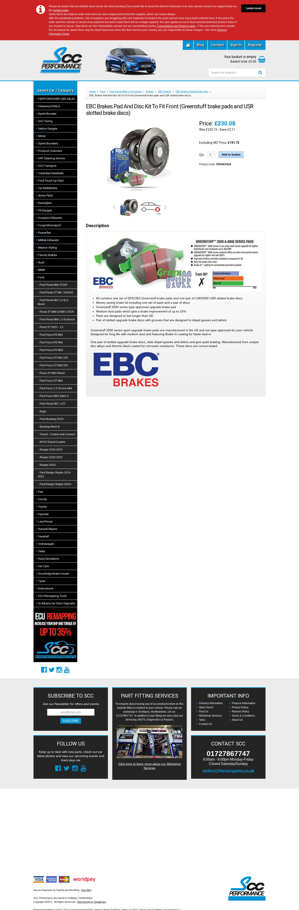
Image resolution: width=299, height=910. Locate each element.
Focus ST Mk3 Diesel (52, 373)
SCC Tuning (45, 121)
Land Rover (45, 521)
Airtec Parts (45, 195)
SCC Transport (47, 165)
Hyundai (43, 514)
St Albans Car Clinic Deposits (56, 603)
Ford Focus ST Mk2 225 (54, 357)
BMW (41, 270)
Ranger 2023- (48, 464)
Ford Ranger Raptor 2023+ (56, 484)
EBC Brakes (164, 91)
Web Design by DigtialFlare (91, 902)
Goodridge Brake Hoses (53, 573)
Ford (41, 277)
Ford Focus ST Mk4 (51, 380)
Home (92, 91)
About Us (237, 719)
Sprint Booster (47, 113)
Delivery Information (211, 703)
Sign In (235, 45)
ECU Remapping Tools (52, 596)
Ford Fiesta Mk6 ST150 (53, 284)
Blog (200, 45)
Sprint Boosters (48, 143)
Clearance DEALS (49, 106)
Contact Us (205, 724)
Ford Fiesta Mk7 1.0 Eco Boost (53, 302)
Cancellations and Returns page (176, 26)
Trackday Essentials (50, 173)
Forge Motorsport (49, 225)
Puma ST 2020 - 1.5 (51, 327)
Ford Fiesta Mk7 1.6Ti (52, 403)
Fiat (40, 491)
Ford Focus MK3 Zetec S (54, 396)
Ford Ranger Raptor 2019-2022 (54, 474)
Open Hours (206, 707)
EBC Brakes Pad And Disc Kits (192, 91)
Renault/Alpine (47, 529)
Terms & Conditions (243, 715)
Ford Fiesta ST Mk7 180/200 (56, 292)
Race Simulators (48, 558)
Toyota (42, 506)
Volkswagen (46, 543)
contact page (61, 10)
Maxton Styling (47, 247)
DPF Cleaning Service (51, 158)
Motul (42, 136)
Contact (217, 45)
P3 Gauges (45, 210)
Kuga (43, 411)
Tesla (41, 551)
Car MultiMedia (47, 188)
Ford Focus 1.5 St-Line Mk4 (56, 388)
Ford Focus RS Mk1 (51, 334)
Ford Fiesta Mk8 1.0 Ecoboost (57, 319)
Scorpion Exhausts (50, 217)
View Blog (86, 890)
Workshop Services (210, 715)
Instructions (45, 588)
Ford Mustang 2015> (52, 419)
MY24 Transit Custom (52, 442)
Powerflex (44, 232)
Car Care (43, 566)
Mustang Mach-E (50, 426)
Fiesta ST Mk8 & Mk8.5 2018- (57, 311)
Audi (41, 262)
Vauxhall (43, 536)
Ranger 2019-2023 (51, 457)
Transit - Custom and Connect (57, 434)
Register (255, 45)
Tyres (41, 581)
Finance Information (243, 703)
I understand (253, 8)
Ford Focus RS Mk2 (51, 342)
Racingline (44, 203)
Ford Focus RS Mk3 (51, 350)
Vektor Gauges (47, 128)
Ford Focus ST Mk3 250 (54, 365)
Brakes (150, 91)
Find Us (203, 711)
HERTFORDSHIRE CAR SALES (56, 98)
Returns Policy (240, 711)
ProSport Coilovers (50, 151)
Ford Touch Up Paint (51, 180)
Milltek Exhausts (48, 240)
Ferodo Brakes (47, 255)
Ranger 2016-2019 (51, 449)
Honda (42, 499)
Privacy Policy (240, 707)
